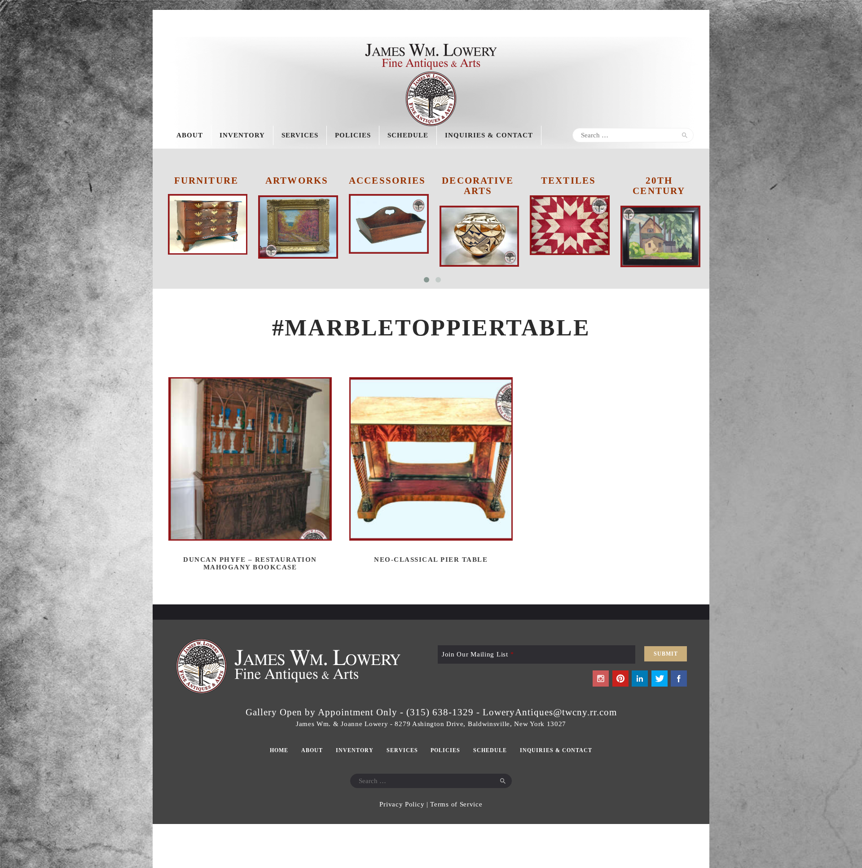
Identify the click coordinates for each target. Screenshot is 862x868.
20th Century (568, 185)
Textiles (477, 180)
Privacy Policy (401, 804)
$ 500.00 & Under (659, 185)
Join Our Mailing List (478, 654)
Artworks (206, 180)
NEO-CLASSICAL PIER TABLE (431, 559)
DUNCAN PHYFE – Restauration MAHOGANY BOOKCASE (250, 563)
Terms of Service (456, 804)
